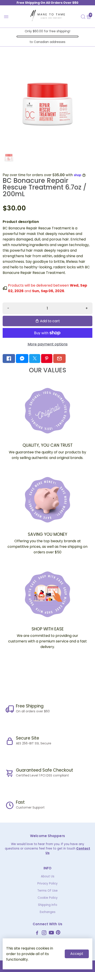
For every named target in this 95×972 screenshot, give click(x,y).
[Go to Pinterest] (46, 358)
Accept (76, 953)
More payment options (48, 344)
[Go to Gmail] (59, 358)
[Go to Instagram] (44, 933)
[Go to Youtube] (51, 933)
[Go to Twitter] (34, 358)
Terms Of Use (47, 890)
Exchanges (47, 912)
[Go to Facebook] (9, 358)
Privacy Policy (47, 883)
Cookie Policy (48, 898)
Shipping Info (47, 905)
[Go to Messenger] (22, 358)
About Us (47, 876)
